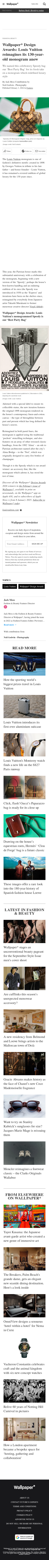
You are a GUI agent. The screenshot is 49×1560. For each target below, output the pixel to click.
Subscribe (34, 4)
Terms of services (35, 551)
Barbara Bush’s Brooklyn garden (31, 10)
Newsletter (41, 151)
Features (30, 88)
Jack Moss (10, 81)
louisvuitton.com (25, 141)
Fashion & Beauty (9, 38)
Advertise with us (24, 1519)
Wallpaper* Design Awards (31, 586)
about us (24, 1497)
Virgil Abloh (36, 306)
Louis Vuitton (14, 159)
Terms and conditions (24, 1506)
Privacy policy (24, 1510)
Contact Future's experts (24, 1502)
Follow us (28, 151)
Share (9, 151)
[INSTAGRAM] (6, 607)
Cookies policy (24, 1515)
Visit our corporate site (32, 1549)
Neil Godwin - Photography (14, 85)
